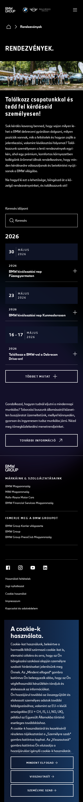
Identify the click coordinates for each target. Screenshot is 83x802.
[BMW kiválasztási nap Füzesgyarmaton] (75, 271)
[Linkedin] (45, 567)
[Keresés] (11, 220)
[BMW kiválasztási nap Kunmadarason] (75, 312)
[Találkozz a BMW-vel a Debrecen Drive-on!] (75, 354)
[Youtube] (32, 567)
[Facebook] (8, 567)
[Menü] (75, 9)
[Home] (8, 26)
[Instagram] (20, 567)
